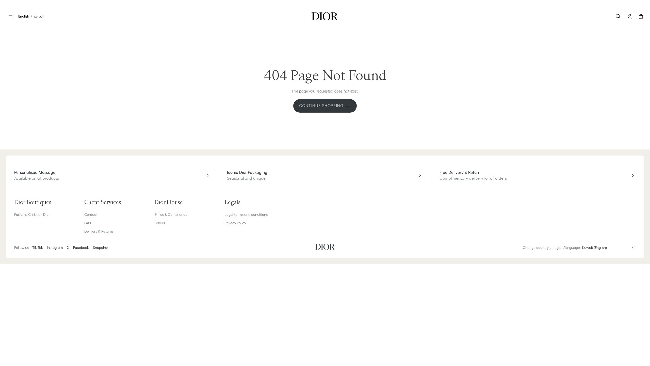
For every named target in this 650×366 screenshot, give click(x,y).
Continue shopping (321, 105)
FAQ (87, 223)
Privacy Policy (235, 223)
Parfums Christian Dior (32, 214)
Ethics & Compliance (170, 214)
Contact (91, 214)
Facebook (81, 248)
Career (159, 223)
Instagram (55, 248)
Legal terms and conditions (246, 214)
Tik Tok (37, 248)
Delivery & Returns (98, 231)
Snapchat (100, 248)
